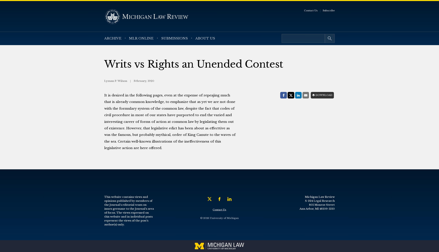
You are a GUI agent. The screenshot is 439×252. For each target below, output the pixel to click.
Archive (112, 38)
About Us (205, 38)
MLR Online (141, 38)
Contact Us (311, 10)
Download (324, 95)
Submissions (174, 38)
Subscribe (329, 10)
